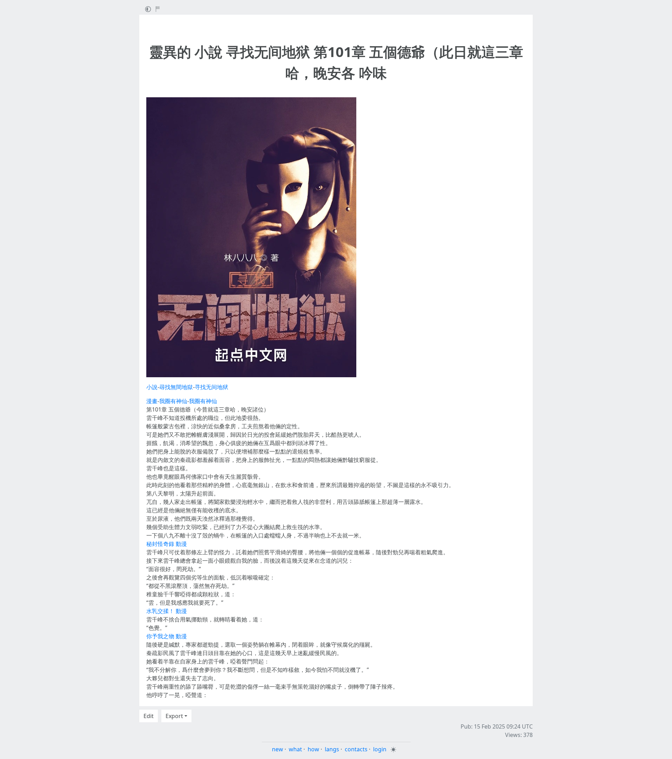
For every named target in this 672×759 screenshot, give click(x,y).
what (295, 749)
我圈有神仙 (173, 401)
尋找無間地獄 (176, 387)
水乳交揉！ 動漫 (166, 611)
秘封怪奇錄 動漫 (166, 544)
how (313, 749)
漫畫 (152, 401)
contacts (356, 749)
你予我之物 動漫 (166, 636)
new (277, 749)
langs (332, 749)
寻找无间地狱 (211, 387)
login (379, 749)
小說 (152, 387)
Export (174, 716)
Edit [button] (149, 716)
